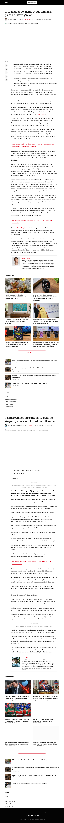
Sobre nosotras (9, 406)
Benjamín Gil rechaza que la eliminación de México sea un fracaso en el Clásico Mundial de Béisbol (17, 721)
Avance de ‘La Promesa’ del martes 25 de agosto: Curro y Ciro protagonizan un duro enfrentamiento (34, 376)
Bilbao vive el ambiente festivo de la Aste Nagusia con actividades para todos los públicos (35, 360)
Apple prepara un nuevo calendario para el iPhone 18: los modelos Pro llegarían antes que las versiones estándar (46, 344)
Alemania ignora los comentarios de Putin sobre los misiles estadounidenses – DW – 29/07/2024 (46, 744)
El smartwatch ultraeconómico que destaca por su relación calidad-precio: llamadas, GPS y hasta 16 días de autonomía (45, 297)
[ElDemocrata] (32, 2)
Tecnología (28, 19)
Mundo (30, 425)
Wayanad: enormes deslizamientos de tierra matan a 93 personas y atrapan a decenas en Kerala (17, 744)
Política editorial (9, 404)
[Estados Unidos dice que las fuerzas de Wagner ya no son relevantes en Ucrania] (32, 447)
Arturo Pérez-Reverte (14, 425)
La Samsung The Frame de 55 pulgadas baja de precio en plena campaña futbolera (17, 321)
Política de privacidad (10, 401)
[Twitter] (6, 69)
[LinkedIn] (6, 72)
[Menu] (6, 2)
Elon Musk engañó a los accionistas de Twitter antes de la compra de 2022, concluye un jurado (17, 698)
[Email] (6, 79)
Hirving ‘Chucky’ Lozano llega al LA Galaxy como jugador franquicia (29, 383)
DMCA (6, 396)
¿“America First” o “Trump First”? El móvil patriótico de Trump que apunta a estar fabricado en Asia (45, 321)
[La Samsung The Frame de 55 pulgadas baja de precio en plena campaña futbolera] (18, 310)
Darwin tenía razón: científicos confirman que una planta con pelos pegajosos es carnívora (16, 296)
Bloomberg (20, 228)
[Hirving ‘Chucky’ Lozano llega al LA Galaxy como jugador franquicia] (8, 385)
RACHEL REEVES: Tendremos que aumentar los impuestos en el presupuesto (43, 721)
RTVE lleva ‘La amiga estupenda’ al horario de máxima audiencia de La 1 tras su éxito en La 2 (35, 368)
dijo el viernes (41, 114)
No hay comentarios (38, 19)
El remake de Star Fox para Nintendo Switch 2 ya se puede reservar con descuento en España (16, 344)
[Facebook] (6, 65)
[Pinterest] (6, 76)
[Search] (58, 2)
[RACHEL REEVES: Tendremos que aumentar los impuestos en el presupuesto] (46, 710)
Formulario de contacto (11, 399)
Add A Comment (32, 352)
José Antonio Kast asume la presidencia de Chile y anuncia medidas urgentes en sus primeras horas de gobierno (45, 698)
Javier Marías (12, 19)
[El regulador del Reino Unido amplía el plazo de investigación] (32, 40)
